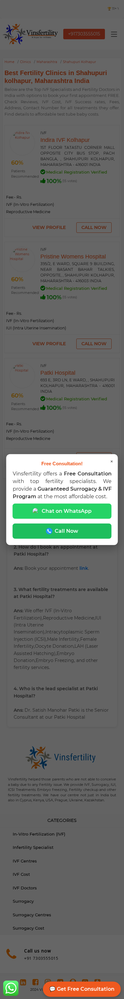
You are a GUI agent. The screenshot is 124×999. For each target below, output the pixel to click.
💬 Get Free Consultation (81, 989)
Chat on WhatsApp (67, 511)
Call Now (66, 531)
